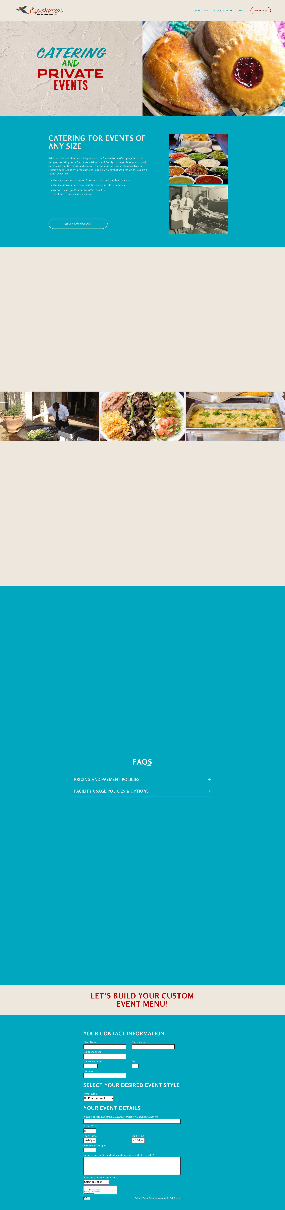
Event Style (90, 1094)
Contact (240, 11)
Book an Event (260, 11)
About (197, 11)
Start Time (90, 1136)
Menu (206, 11)
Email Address (93, 1052)
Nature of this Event (120, 1117)
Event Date (90, 1126)
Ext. (134, 1062)
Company (89, 1071)
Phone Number (92, 1062)
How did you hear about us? (100, 1178)
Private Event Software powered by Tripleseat (157, 1198)
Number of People (94, 1146)
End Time (138, 1136)
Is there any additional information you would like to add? (118, 1155)
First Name (91, 1042)
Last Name (140, 1042)
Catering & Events (222, 11)
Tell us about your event (78, 224)
